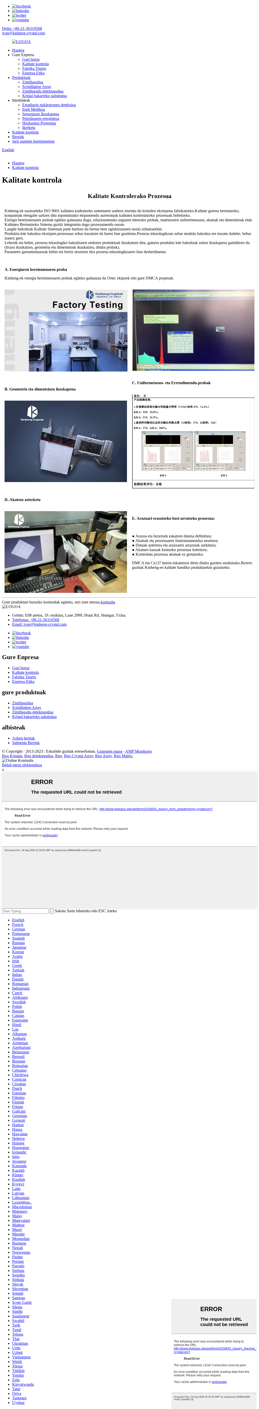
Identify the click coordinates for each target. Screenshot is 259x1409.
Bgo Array (103, 756)
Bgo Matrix (123, 756)
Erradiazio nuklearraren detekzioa (49, 105)
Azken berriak (23, 738)
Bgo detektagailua (38, 756)
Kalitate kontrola (35, 64)
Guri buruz (31, 59)
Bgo (58, 756)
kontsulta (108, 602)
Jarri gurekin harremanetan (33, 141)
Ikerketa (28, 127)
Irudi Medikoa (33, 109)
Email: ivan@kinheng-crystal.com (39, 624)
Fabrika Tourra (34, 68)
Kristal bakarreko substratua (44, 96)
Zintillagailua (32, 82)
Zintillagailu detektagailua (42, 91)
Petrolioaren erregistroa (40, 118)
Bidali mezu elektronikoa (22, 765)
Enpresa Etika (33, 73)
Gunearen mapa (109, 751)
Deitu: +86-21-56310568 (22, 28)
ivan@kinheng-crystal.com (23, 33)
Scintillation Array (36, 86)
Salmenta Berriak (26, 743)
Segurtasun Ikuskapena (40, 114)
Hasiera (18, 50)
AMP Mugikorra (138, 751)
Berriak (18, 137)
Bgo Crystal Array (78, 756)
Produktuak (21, 77)
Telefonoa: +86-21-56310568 (35, 620)
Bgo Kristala (12, 756)
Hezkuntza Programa (39, 123)
